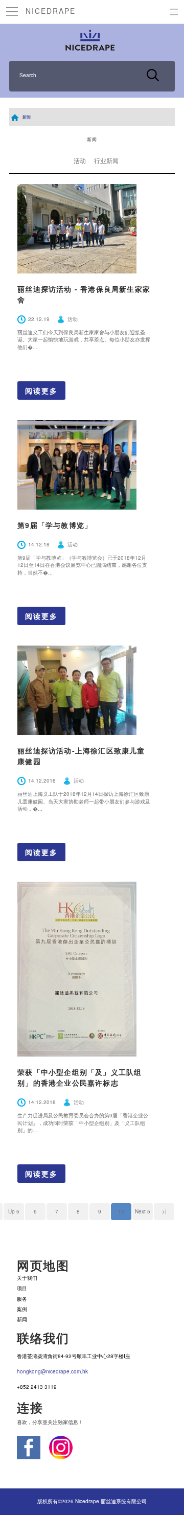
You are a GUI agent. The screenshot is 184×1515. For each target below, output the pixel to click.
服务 (22, 1298)
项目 (22, 1288)
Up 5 (13, 1211)
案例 (22, 1309)
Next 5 (142, 1211)
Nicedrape (51, 11)
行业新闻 (106, 160)
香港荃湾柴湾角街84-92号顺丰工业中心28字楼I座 (73, 1356)
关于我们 (27, 1277)
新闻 (26, 117)
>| (164, 1211)
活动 (80, 160)
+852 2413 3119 (37, 1386)
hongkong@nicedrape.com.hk (52, 1371)
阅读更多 (41, 390)
